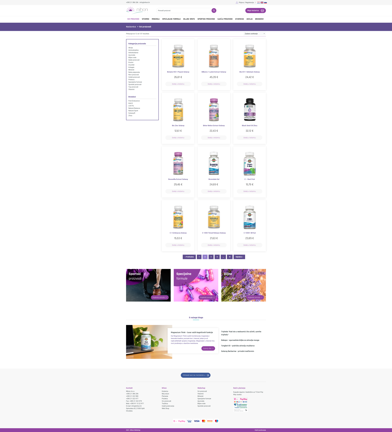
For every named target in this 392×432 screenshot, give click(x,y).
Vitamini (145, 19)
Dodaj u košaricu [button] (178, 84)
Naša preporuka (134, 72)
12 (230, 257)
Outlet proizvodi (134, 77)
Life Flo (131, 106)
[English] (262, 2)
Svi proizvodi (166, 401)
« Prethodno (189, 257)
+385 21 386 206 (132, 2)
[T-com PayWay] (179, 421)
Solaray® (131, 113)
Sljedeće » (239, 257)
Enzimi (130, 62)
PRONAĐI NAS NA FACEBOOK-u (194, 375)
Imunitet (131, 65)
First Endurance (134, 101)
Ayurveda (239, 19)
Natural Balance (134, 108)
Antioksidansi (133, 53)
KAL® (130, 103)
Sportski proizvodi (206, 19)
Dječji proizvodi (225, 19)
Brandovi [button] (259, 19)
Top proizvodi (133, 87)
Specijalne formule (171, 19)
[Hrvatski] (258, 2)
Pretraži (214, 10)
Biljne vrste (189, 19)
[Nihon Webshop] (137, 11)
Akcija (250, 19)
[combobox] (254, 34)
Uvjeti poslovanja (168, 406)
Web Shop (165, 408)
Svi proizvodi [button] (133, 19)
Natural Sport (133, 111)
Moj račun (165, 394)
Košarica (165, 391)
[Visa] (197, 421)
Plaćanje (165, 396)
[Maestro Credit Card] (216, 421)
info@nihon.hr (145, 2)
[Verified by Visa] (189, 421)
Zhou (130, 116)
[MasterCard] (204, 421)
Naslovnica (131, 26)
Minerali (156, 19)
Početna (165, 399)
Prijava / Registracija (246, 2)
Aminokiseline (133, 50)
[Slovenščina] (265, 2)
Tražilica (165, 404)
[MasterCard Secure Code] (210, 421)
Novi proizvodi (133, 75)
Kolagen (131, 67)
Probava (131, 80)
